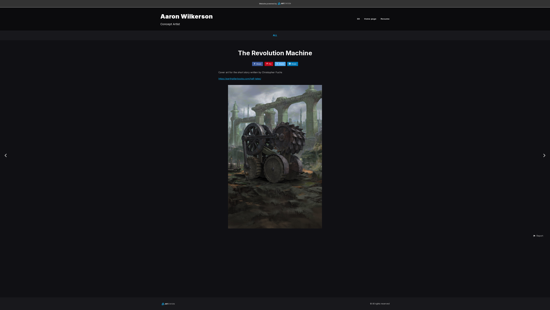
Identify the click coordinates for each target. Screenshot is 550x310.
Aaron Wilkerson (186, 16)
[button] (538, 236)
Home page (370, 19)
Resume (385, 19)
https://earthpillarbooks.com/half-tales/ (239, 78)
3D (358, 19)
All (275, 35)
